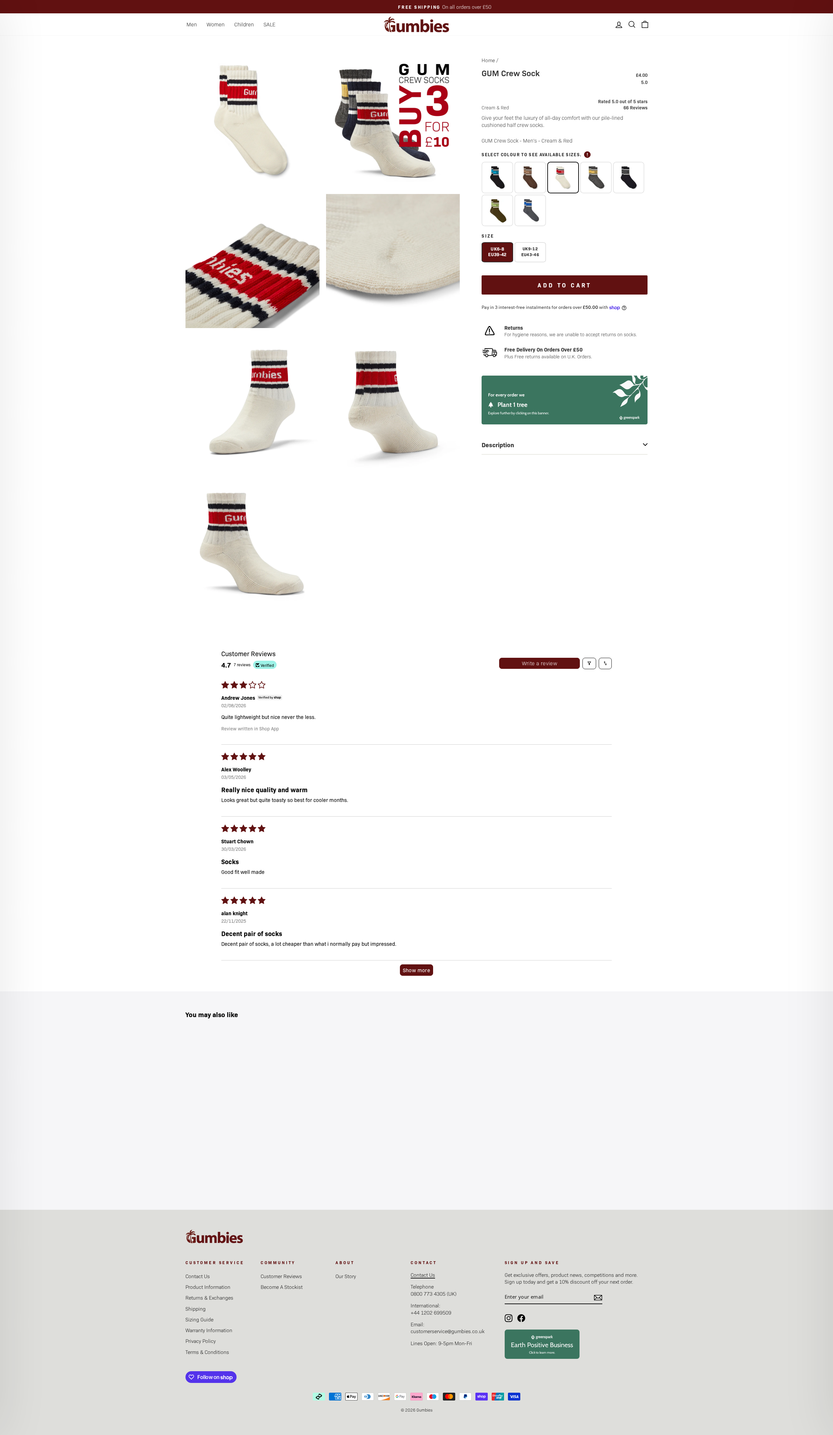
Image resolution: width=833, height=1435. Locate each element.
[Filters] (589, 663)
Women (216, 24)
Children (244, 24)
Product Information (207, 1287)
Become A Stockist (282, 1287)
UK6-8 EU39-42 (497, 251)
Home (488, 60)
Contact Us (197, 1276)
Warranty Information (208, 1330)
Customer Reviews (281, 1276)
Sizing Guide (199, 1319)
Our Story (345, 1276)
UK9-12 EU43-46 (530, 251)
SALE (269, 24)
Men (191, 24)
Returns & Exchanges (209, 1297)
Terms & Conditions (207, 1352)
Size (488, 236)
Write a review (539, 663)
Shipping (195, 1308)
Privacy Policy (200, 1341)
